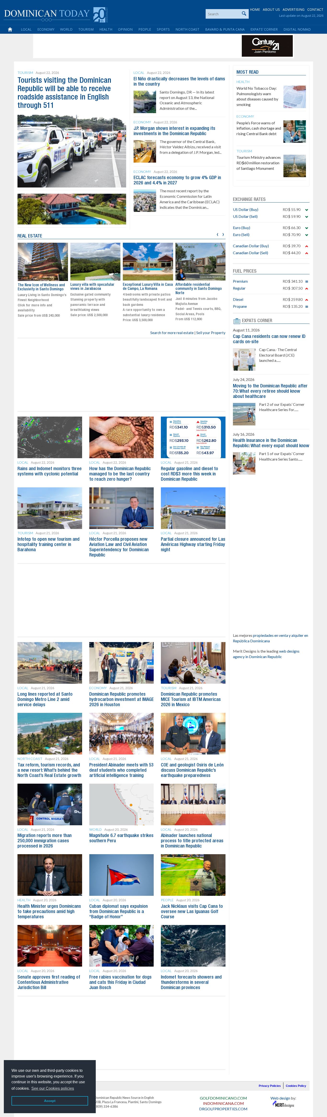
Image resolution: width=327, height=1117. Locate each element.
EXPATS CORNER (257, 321)
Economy (45, 29)
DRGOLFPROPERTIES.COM (223, 1108)
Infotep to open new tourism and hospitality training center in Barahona (48, 544)
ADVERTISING (293, 9)
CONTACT (315, 9)
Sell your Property (211, 332)
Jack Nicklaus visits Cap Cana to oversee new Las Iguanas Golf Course (192, 911)
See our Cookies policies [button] (52, 1088)
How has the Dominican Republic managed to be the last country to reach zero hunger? (120, 474)
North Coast (187, 29)
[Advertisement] (121, 46)
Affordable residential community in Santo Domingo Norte (198, 289)
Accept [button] (50, 1101)
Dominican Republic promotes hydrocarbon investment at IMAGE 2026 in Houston (121, 699)
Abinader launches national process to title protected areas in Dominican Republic (192, 841)
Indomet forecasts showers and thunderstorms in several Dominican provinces (191, 982)
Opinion (125, 29)
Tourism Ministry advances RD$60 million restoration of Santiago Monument (259, 163)
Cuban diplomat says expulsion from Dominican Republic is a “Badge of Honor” (118, 911)
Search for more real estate (172, 332)
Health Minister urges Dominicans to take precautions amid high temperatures (49, 911)
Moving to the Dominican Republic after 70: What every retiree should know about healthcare (270, 391)
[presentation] (217, 233)
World (66, 29)
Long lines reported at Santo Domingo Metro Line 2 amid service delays (45, 699)
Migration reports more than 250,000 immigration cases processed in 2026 (44, 841)
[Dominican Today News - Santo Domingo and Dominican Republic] (56, 14)
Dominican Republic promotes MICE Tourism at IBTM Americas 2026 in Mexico (191, 699)
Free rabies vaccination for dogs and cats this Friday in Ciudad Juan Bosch (120, 982)
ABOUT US (271, 9)
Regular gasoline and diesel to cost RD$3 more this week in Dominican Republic (189, 474)
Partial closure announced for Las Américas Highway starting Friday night (193, 544)
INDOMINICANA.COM (223, 1103)
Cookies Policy (296, 1086)
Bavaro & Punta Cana (225, 29)
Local (26, 29)
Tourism (86, 29)
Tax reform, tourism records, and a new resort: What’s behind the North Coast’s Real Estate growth (49, 770)
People (144, 29)
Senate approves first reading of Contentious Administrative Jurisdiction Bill (48, 982)
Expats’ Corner (264, 29)
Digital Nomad (297, 29)
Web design (280, 1098)
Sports (163, 29)
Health (105, 29)
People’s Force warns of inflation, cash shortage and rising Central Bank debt (259, 128)
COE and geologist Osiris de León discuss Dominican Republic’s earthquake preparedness (192, 770)
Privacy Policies (270, 1086)
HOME (255, 9)
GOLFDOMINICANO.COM (223, 1098)
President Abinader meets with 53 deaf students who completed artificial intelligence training (121, 770)
